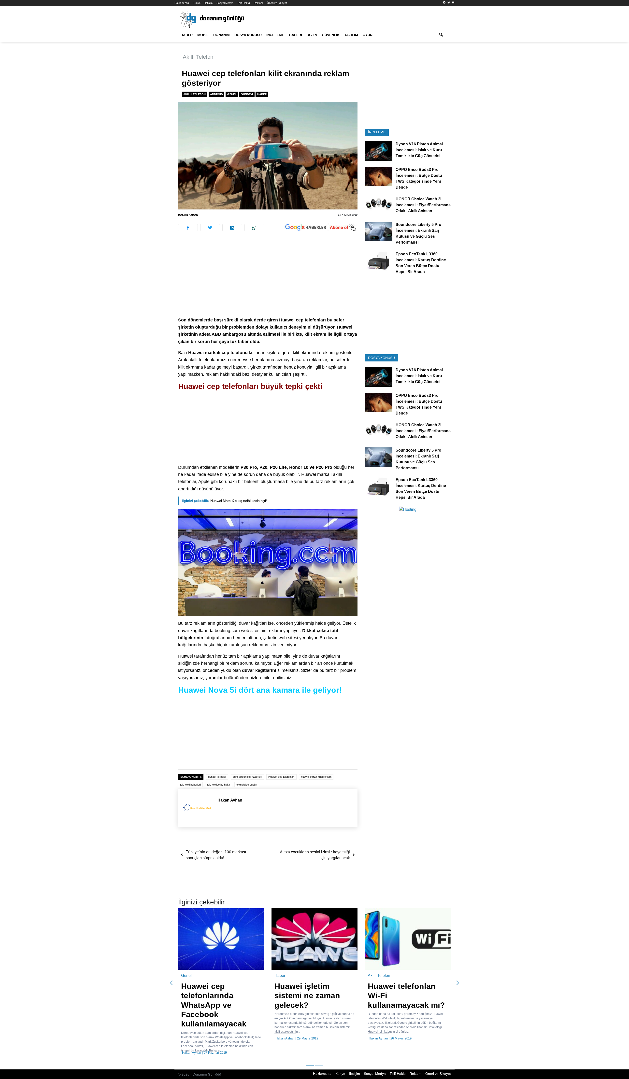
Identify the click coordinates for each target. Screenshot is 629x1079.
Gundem (247, 94)
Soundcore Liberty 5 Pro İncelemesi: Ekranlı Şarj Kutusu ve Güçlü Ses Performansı (418, 233)
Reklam (258, 2)
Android (216, 94)
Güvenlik (331, 35)
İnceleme (275, 35)
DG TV (312, 35)
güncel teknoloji (217, 776)
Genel (232, 94)
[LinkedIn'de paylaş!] (232, 227)
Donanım (221, 35)
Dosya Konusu (248, 35)
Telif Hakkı (243, 2)
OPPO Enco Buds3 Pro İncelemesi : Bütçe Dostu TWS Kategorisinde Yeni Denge (419, 178)
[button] (171, 983)
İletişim (208, 2)
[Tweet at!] (210, 227)
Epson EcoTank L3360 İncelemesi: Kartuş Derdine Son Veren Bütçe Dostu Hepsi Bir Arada (421, 263)
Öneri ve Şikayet (277, 2)
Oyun (367, 35)
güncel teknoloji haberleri (247, 776)
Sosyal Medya (224, 2)
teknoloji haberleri (190, 784)
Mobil (203, 35)
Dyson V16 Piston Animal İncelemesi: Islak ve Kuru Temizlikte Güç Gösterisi (419, 150)
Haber (187, 35)
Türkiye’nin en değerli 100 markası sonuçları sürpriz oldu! (216, 855)
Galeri (295, 35)
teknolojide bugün (246, 784)
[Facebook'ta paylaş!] (188, 227)
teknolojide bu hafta (218, 784)
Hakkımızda (181, 2)
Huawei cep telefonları (281, 776)
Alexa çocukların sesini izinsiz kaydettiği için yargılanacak (315, 855)
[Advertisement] (152, 88)
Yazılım (351, 35)
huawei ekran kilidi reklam (316, 776)
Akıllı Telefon (198, 57)
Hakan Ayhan (188, 214)
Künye (196, 2)
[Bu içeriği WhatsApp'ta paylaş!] (254, 227)
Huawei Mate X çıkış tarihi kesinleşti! (224, 501)
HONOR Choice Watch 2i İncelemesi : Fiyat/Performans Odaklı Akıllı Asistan (423, 205)
